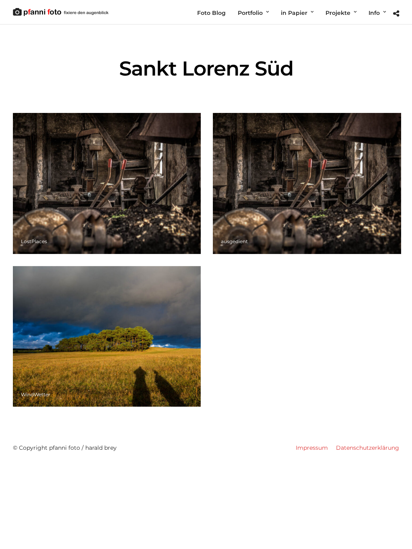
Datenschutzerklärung (367, 447)
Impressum (312, 447)
